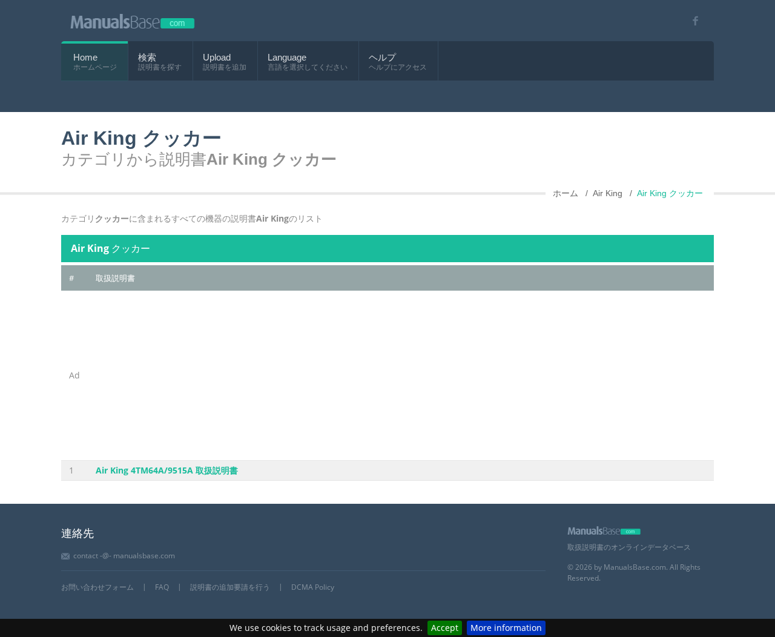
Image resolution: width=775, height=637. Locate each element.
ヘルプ (382, 57)
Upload (217, 57)
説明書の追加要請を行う (230, 587)
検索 (147, 57)
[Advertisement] (401, 375)
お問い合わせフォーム (97, 587)
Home (85, 57)
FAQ (162, 587)
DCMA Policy (312, 587)
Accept (444, 627)
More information (506, 627)
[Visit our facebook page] (691, 21)
